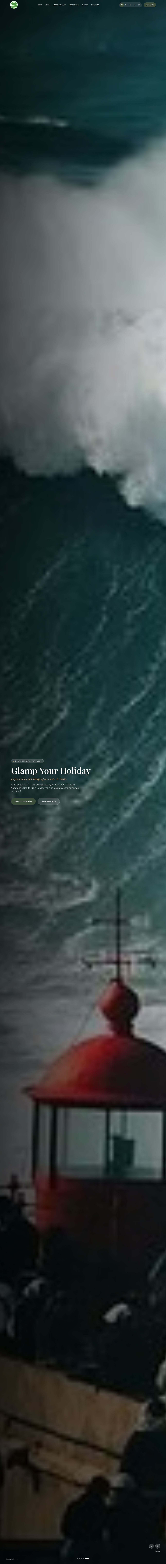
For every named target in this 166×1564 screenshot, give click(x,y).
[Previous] (151, 1546)
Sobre (48, 5)
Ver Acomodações (23, 801)
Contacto (95, 5)
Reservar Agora (49, 801)
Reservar (149, 5)
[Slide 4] (85, 1558)
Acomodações (60, 5)
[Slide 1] (77, 1558)
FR (139, 5)
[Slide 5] (88, 1558)
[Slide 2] (79, 1558)
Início (40, 5)
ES (130, 5)
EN (126, 5)
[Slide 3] (81, 1558)
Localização (74, 5)
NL (135, 5)
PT (122, 5)
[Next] (157, 1546)
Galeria (85, 5)
